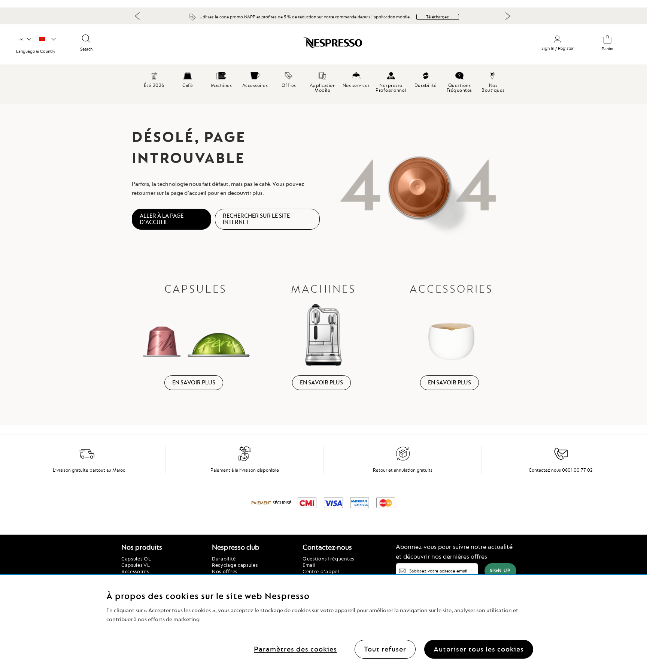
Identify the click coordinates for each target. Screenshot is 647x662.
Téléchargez (437, 16)
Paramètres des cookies (295, 648)
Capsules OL (136, 559)
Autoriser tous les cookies (479, 648)
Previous (137, 15)
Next (507, 16)
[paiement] (244, 459)
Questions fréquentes (328, 559)
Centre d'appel (321, 571)
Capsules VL (135, 565)
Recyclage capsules (235, 565)
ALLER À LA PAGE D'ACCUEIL (161, 219)
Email (309, 565)
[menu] (323, 84)
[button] (24, 39)
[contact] (560, 459)
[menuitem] (187, 78)
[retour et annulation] (402, 459)
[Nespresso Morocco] (276, 46)
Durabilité (224, 559)
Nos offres (224, 571)
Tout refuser (385, 648)
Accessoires (135, 571)
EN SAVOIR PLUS (193, 382)
